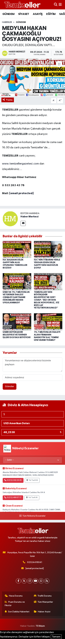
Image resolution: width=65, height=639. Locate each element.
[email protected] (21, 193)
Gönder (9, 386)
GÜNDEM (8, 14)
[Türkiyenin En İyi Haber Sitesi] (21, 5)
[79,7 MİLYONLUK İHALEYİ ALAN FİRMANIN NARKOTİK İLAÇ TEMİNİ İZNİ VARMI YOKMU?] (48, 321)
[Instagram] (29, 580)
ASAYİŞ (37, 14)
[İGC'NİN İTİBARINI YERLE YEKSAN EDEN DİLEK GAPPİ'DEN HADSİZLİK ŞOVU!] (48, 249)
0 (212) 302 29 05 (14, 480)
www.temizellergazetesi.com (20, 163)
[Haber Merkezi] (10, 218)
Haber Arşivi (44, 611)
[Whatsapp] (41, 580)
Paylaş (9, 100)
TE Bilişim (40, 626)
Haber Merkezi (29, 216)
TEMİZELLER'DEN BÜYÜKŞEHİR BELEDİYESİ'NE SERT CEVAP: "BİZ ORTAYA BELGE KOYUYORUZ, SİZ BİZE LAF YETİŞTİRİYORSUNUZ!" (46, 300)
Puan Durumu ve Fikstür (15, 604)
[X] (24, 580)
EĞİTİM (50, 14)
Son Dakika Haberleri (18, 611)
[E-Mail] (23, 223)
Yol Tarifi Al (33, 480)
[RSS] (46, 580)
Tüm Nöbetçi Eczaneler (33, 516)
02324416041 (34, 562)
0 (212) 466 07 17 (14, 497)
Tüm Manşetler (45, 602)
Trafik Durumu (45, 596)
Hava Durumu (16, 596)
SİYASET (23, 14)
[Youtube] (35, 580)
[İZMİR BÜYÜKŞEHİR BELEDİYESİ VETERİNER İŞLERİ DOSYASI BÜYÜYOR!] (17, 321)
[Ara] (55, 4)
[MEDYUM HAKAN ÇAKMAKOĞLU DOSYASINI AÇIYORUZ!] (32, 77)
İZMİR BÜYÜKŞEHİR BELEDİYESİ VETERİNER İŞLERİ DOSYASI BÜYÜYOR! (17, 335)
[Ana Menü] (60, 4)
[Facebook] (18, 580)
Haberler (7, 22)
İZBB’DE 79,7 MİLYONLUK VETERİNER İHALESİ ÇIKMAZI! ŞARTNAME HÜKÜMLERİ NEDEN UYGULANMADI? (16, 297)
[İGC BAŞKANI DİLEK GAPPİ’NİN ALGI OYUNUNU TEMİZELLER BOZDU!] (17, 249)
